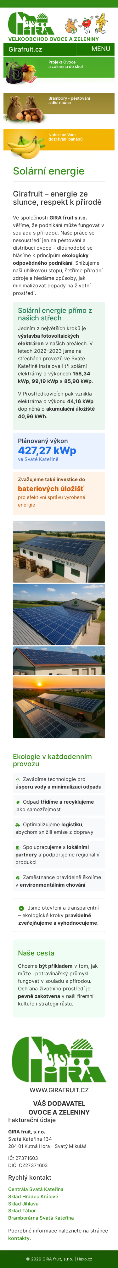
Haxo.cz (84, 1259)
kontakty (19, 1238)
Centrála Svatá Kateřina (36, 1189)
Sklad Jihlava (23, 1204)
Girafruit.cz (25, 49)
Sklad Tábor (22, 1211)
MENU (100, 49)
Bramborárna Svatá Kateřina (41, 1218)
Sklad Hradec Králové (33, 1196)
